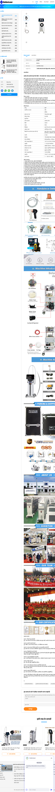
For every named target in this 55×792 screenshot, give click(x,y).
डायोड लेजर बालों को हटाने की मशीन (19, 764)
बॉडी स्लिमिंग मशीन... (9, 31)
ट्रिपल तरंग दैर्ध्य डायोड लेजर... (9, 25)
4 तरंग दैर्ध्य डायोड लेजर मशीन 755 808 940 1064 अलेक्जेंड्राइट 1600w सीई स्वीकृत (11, 71)
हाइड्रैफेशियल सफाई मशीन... (9, 42)
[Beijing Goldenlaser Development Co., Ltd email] (2, 90)
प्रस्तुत (30, 709)
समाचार (1, 773)
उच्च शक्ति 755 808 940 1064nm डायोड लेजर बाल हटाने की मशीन (11, 61)
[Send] (51, 789)
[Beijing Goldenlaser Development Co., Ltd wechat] (9, 90)
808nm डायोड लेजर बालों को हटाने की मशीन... (9, 20)
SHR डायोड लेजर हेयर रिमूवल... (9, 23)
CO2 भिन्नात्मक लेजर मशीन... (9, 40)
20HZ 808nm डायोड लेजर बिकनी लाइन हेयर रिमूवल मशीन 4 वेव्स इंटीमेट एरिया (20, 769)
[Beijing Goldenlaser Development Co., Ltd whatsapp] (5, 90)
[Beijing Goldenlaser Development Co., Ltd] (6, 2)
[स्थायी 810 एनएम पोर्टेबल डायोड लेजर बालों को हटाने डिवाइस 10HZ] (11, 736)
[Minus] (51, 758)
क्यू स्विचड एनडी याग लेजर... (9, 33)
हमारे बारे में (2, 771)
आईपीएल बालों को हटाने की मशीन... (9, 37)
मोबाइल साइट (2, 777)
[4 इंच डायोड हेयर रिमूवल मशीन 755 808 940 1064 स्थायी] (3, 66)
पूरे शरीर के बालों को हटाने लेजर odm (42, 683)
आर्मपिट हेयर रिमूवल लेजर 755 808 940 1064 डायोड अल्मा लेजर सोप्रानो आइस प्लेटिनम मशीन (21, 780)
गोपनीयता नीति (2, 779)
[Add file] (27, 789)
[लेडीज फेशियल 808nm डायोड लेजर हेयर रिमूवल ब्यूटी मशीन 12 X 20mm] (33, 736)
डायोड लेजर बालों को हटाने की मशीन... (9, 16)
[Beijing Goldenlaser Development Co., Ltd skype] (12, 90)
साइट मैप (1, 775)
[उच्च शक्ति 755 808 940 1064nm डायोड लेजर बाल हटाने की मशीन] (3, 61)
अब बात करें (9, 94)
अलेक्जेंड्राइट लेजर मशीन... (9, 48)
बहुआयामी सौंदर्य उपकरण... (9, 50)
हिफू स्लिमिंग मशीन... (9, 28)
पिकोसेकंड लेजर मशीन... (9, 45)
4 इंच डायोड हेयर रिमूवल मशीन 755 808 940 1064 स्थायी (11, 65)
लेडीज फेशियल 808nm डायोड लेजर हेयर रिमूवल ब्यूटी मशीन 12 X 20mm (21, 774)
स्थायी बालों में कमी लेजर (28, 683)
